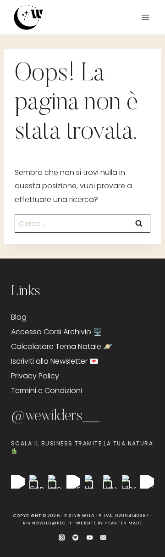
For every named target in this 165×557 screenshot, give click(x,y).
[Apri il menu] (145, 17)
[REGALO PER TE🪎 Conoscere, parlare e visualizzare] (147, 482)
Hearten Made (123, 523)
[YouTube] (89, 537)
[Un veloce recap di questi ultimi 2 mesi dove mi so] (92, 482)
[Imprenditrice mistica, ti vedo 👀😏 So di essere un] (55, 482)
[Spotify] (76, 537)
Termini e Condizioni (46, 390)
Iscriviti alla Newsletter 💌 (55, 361)
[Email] (103, 537)
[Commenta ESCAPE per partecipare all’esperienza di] (36, 482)
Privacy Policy (35, 376)
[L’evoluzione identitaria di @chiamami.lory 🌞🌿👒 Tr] (110, 482)
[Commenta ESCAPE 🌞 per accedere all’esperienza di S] (73, 482)
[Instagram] (62, 537)
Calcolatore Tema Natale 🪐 (61, 346)
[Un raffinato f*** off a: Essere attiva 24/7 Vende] (18, 482)
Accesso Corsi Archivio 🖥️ (56, 331)
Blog (19, 317)
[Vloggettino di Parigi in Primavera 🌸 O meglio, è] (129, 482)
